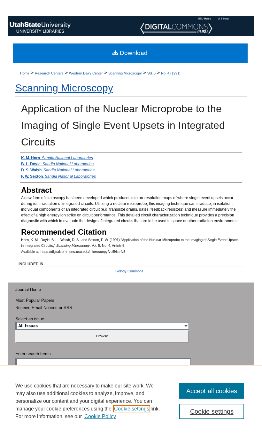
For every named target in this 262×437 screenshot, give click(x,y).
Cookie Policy (100, 416)
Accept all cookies (211, 390)
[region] (131, 401)
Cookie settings (131, 408)
